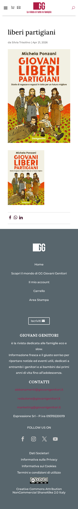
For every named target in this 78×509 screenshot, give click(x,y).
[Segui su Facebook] (22, 439)
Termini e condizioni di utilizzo (39, 472)
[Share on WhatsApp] (15, 218)
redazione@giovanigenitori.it (39, 398)
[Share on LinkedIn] (21, 218)
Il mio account (39, 282)
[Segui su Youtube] (55, 439)
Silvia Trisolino (21, 42)
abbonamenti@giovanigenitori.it (39, 389)
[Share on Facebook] (10, 218)
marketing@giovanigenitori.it (39, 407)
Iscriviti (36, 321)
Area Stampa (39, 300)
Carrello (39, 291)
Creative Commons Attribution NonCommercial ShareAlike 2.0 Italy (39, 490)
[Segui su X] (44, 439)
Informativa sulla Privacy (39, 459)
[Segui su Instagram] (33, 439)
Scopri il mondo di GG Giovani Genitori (39, 273)
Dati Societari (39, 453)
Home (39, 264)
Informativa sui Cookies (39, 466)
